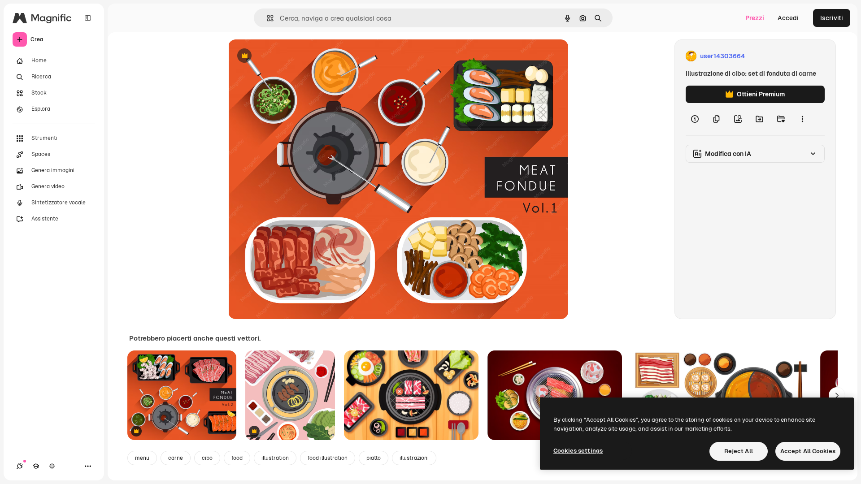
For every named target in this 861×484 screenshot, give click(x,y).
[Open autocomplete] (266, 18)
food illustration (328, 458)
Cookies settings (578, 450)
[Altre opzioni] (802, 119)
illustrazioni (414, 458)
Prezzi (754, 18)
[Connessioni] (20, 466)
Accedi (788, 18)
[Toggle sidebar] (88, 18)
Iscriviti (831, 18)
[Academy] (36, 466)
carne (175, 458)
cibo (207, 458)
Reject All (738, 451)
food (237, 458)
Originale (287, 56)
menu (142, 458)
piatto (373, 458)
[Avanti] (837, 395)
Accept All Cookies (807, 451)
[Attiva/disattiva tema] (52, 466)
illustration (275, 458)
